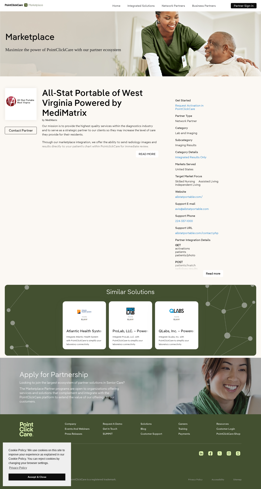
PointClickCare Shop (228, 433)
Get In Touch (110, 428)
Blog (143, 428)
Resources (222, 423)
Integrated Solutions (141, 6)
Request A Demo (112, 423)
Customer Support (151, 433)
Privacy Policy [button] (18, 467)
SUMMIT (108, 433)
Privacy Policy (195, 479)
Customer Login (225, 428)
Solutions (146, 423)
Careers (182, 423)
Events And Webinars (77, 428)
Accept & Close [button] (37, 477)
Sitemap (237, 479)
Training (182, 428)
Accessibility (218, 479)
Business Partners (204, 6)
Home (116, 6)
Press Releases (73, 433)
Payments (184, 433)
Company (70, 423)
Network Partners (173, 6)
